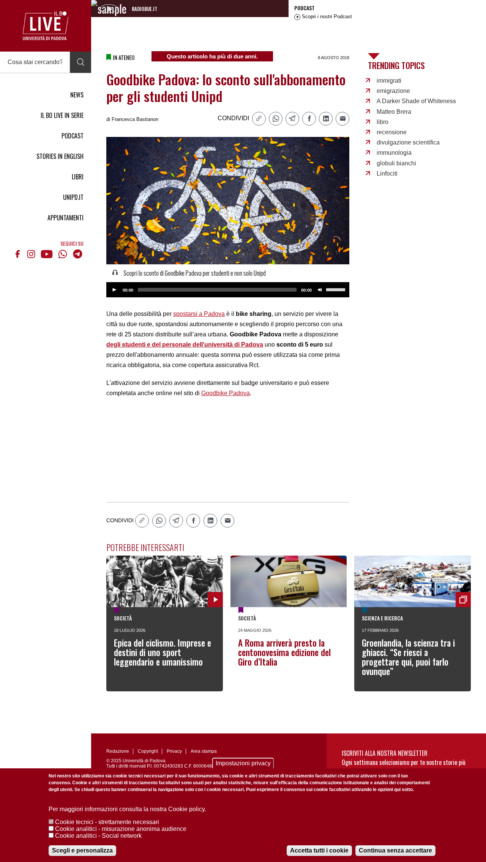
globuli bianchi (396, 163)
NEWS (77, 94)
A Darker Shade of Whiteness (416, 101)
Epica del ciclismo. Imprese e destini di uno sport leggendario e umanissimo (162, 652)
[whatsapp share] (275, 119)
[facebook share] (309, 119)
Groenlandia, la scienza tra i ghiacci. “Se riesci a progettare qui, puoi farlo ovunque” (408, 657)
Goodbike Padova (225, 393)
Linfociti (387, 173)
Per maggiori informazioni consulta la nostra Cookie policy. (127, 809)
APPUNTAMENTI (65, 217)
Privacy (174, 751)
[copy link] (259, 119)
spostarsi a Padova (199, 314)
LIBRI (78, 176)
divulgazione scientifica (408, 142)
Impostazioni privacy (243, 763)
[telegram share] (292, 119)
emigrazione (393, 91)
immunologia (394, 152)
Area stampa (204, 751)
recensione (392, 132)
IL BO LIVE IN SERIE (62, 115)
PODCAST (73, 135)
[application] (227, 289)
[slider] (336, 289)
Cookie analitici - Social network (98, 835)
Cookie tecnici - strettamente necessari (107, 822)
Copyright (148, 751)
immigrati (389, 80)
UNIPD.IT (73, 197)
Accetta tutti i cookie (319, 850)
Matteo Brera (394, 111)
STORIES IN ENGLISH (60, 156)
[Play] (114, 290)
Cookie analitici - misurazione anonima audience (120, 829)
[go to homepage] (45, 26)
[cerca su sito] (80, 62)
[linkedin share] (326, 119)
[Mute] (320, 290)
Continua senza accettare (395, 850)
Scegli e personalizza (82, 850)
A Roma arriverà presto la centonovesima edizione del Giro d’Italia (284, 652)
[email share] (342, 119)
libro (382, 122)
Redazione (117, 751)
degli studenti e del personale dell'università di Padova (184, 344)
